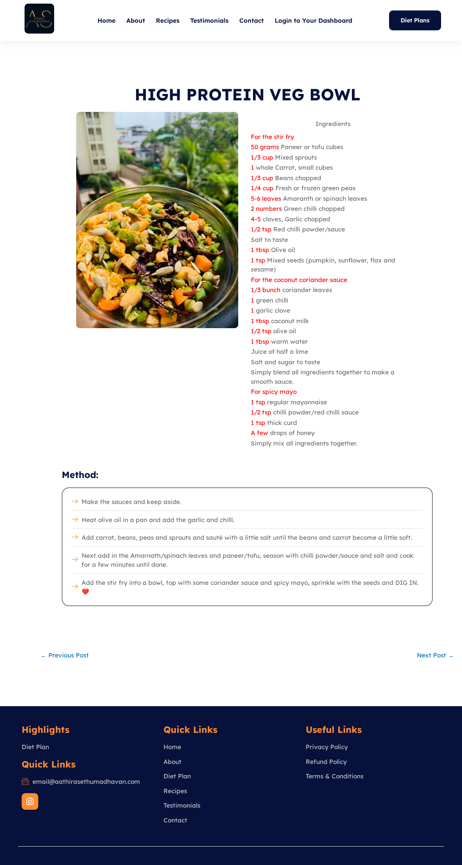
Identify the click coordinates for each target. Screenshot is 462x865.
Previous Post (64, 655)
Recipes (167, 20)
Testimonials (209, 20)
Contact (251, 20)
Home (106, 20)
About (135, 20)
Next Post (435, 655)
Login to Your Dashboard (313, 20)
